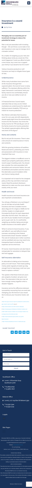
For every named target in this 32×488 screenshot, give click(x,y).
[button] (28, 2)
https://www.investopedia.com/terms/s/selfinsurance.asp (13, 321)
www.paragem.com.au (18, 444)
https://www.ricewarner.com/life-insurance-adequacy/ (13, 306)
